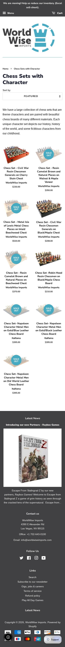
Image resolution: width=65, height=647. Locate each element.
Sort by (6, 90)
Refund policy (32, 595)
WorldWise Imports (35, 622)
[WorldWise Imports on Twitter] (21, 558)
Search (32, 577)
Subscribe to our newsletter (32, 582)
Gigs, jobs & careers (32, 586)
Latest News (32, 418)
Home (5, 68)
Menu (10, 13)
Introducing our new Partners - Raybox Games (32, 424)
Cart (59, 13)
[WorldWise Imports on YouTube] (44, 558)
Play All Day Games (32, 600)
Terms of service (33, 591)
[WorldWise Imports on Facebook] (29, 558)
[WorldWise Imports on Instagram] (36, 558)
